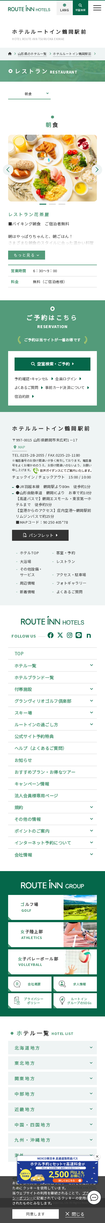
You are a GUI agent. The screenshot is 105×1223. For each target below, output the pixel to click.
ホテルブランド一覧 (34, 677)
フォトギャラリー (71, 583)
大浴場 (25, 561)
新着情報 (27, 591)
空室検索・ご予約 (53, 364)
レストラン (65, 561)
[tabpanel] (52, 168)
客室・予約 (65, 552)
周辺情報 (27, 583)
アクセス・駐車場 (71, 574)
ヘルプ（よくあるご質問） (41, 748)
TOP (19, 653)
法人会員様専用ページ (36, 795)
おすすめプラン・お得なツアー (45, 772)
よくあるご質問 (69, 591)
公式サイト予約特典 (34, 736)
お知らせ (23, 760)
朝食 (28, 93)
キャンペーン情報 (32, 783)
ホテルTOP (29, 552)
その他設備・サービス (31, 571)
